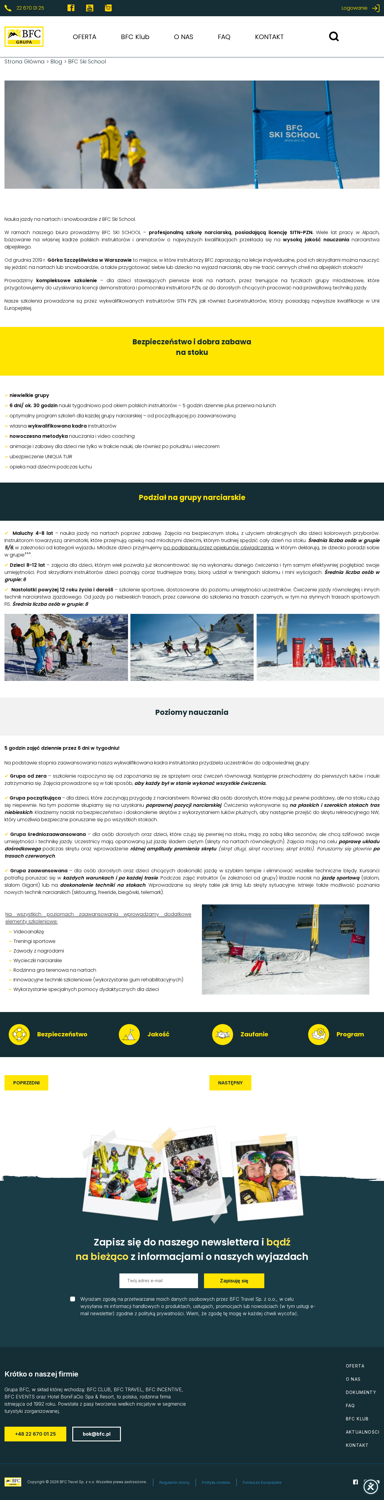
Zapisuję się (234, 1281)
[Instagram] (108, 8)
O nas (353, 1379)
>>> (28, 553)
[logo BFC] (16, 36)
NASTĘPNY (230, 1082)
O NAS (183, 36)
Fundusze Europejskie (262, 1482)
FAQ (224, 36)
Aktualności (363, 1431)
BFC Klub (135, 36)
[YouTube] (90, 8)
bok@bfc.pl (96, 1434)
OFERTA (84, 36)
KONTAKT (269, 36)
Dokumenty (361, 1392)
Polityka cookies (216, 1482)
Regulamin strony (174, 1482)
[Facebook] (71, 8)
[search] (334, 36)
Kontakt (357, 1445)
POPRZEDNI (26, 1082)
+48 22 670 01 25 (35, 1434)
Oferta (355, 1365)
